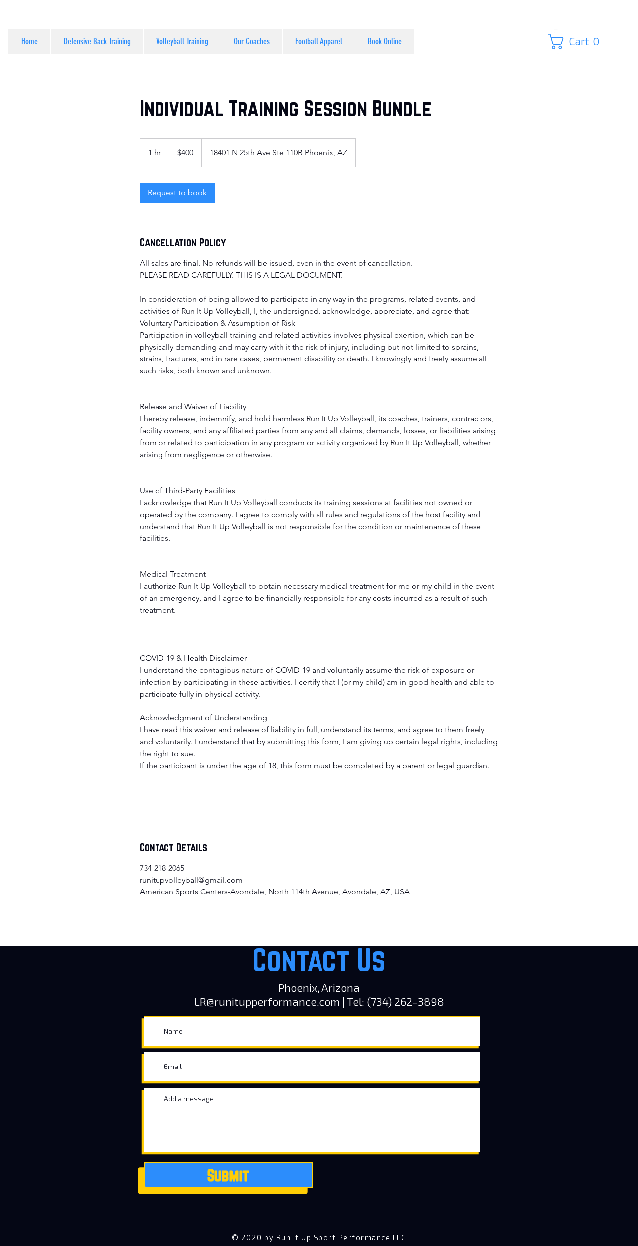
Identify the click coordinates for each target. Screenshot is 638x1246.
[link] (577, 41)
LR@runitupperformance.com (267, 1001)
